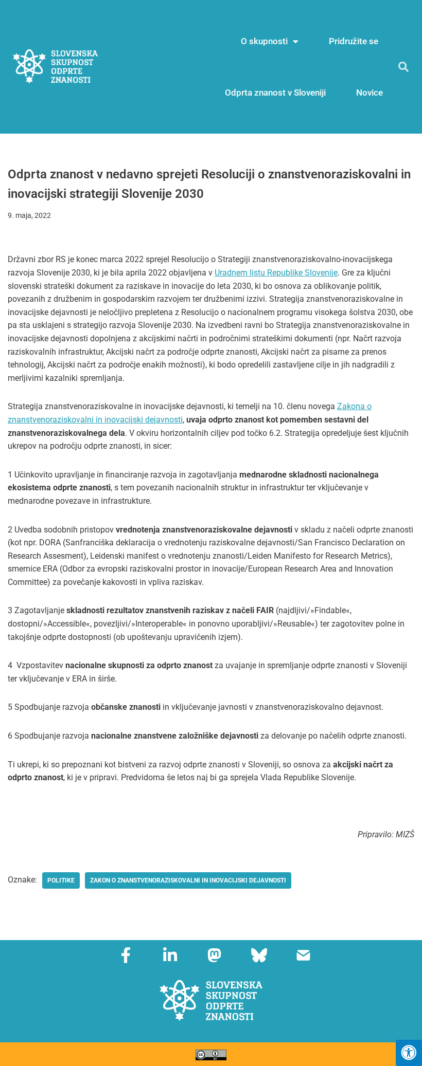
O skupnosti (264, 41)
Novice (369, 92)
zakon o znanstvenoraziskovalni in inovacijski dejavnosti (188, 880)
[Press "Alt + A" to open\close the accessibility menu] (409, 1053)
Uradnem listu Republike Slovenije (276, 273)
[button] (403, 67)
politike (61, 880)
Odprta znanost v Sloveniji (275, 92)
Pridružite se (353, 41)
